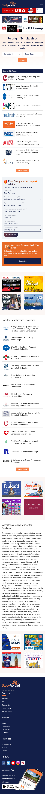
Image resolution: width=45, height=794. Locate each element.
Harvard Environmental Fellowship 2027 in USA (29, 115)
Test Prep (5, 733)
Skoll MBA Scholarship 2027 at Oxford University (27, 161)
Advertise (5, 702)
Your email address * (10, 221)
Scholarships (6, 744)
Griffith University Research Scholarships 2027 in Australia (27, 143)
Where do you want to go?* (12, 197)
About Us (5, 699)
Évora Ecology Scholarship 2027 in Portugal (28, 78)
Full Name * (7, 190)
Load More (22, 170)
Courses (5, 751)
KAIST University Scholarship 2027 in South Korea (27, 134)
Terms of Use (6, 708)
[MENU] (41, 4)
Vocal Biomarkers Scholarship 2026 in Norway (27, 87)
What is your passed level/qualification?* (15, 209)
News (4, 723)
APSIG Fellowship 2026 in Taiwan (28, 106)
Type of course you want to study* (14, 203)
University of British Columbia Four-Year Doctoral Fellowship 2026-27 (27, 152)
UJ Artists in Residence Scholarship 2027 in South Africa (28, 124)
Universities (6, 729)
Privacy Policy (7, 711)
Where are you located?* (11, 227)
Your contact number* (10, 215)
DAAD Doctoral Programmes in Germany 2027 (27, 96)
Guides (4, 747)
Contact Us (6, 705)
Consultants (6, 726)
